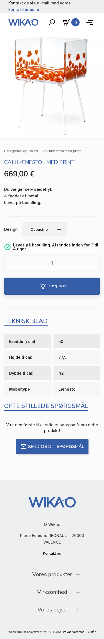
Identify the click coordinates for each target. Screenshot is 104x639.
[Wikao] (23, 22)
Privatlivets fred (74, 632)
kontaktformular (23, 9)
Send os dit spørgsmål (56, 447)
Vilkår (92, 632)
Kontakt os (52, 553)
